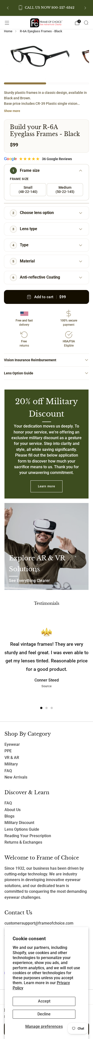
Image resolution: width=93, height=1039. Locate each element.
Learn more (46, 486)
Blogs (9, 816)
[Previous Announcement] (8, 8)
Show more (12, 111)
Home (8, 31)
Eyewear (12, 744)
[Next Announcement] (85, 8)
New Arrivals (15, 777)
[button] (41, 708)
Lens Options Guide (21, 829)
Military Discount (19, 823)
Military (11, 764)
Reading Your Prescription (27, 836)
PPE (8, 751)
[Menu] (6, 22)
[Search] (86, 22)
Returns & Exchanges (23, 842)
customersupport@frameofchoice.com (38, 923)
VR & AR (11, 757)
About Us (12, 810)
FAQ (8, 771)
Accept (44, 1001)
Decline (44, 1014)
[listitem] (47, 8)
